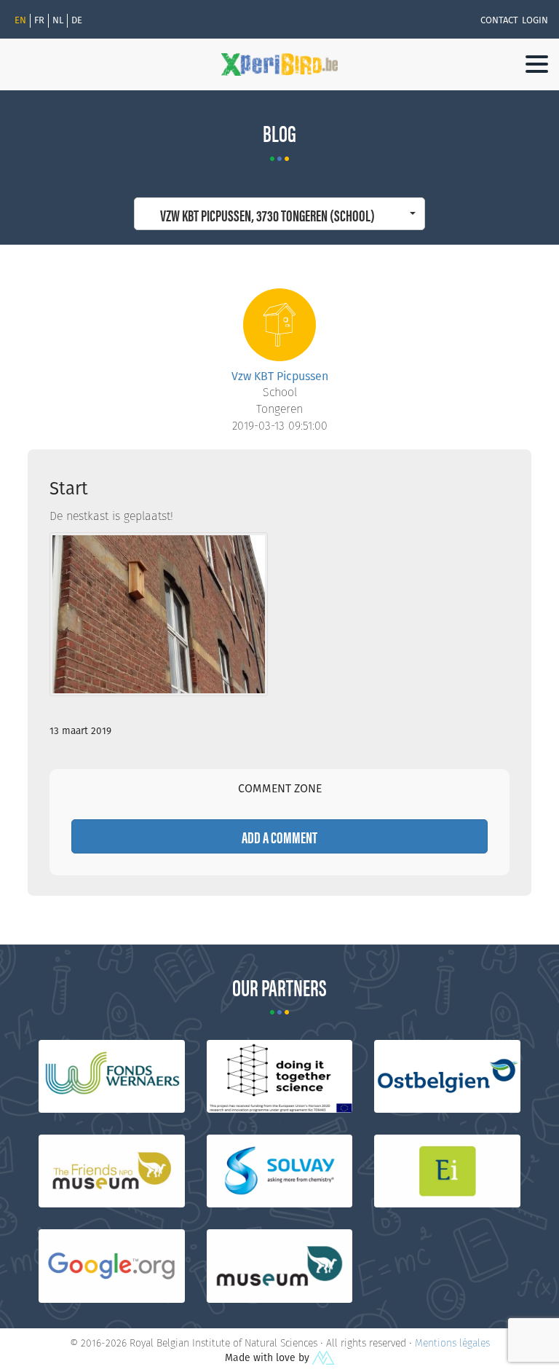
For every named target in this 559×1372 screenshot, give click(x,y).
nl (57, 20)
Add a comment (279, 836)
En (20, 20)
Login (535, 20)
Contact (499, 20)
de (76, 20)
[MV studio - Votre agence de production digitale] (323, 1357)
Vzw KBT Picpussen (279, 376)
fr (39, 20)
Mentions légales (452, 1343)
